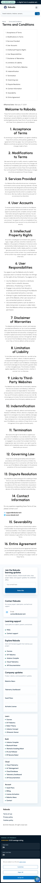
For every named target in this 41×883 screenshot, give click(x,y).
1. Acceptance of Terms (14, 32)
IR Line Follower (11, 752)
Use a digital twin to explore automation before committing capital (26, 2)
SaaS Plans (9, 698)
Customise (20, 867)
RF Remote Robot (12, 755)
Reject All (20, 872)
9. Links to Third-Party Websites (16, 67)
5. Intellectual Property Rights (16, 50)
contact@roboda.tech (18, 614)
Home (4, 21)
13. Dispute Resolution (13, 84)
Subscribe (20, 590)
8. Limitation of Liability (14, 63)
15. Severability (11, 93)
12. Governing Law (12, 80)
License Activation (12, 794)
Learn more (22, 862)
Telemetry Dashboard (12, 689)
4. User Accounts (11, 45)
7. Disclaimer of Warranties (15, 58)
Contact (9, 800)
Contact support (12, 633)
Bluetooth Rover (11, 745)
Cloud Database (12, 771)
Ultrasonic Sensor (12, 732)
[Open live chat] (37, 879)
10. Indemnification (12, 71)
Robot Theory (11, 726)
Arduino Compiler (13, 658)
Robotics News (10, 681)
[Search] (37, 13)
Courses (9, 651)
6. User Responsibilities (13, 54)
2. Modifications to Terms (14, 37)
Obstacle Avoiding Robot (15, 749)
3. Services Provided (13, 41)
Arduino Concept (12, 729)
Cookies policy (8, 820)
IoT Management (12, 768)
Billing (8, 791)
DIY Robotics (11, 655)
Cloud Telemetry (12, 662)
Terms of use (7, 814)
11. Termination (11, 76)
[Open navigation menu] (37, 8)
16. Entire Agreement (13, 97)
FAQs (8, 630)
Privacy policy (8, 817)
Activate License (10, 706)
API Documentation (13, 665)
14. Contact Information (14, 89)
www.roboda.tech (12, 515)
